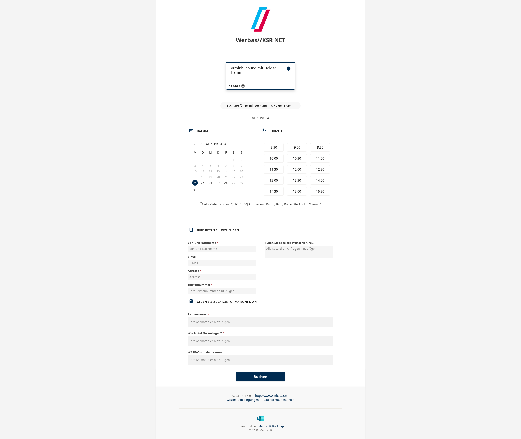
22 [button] (233, 177)
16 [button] (241, 171)
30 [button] (241, 183)
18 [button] (202, 177)
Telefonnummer (199, 285)
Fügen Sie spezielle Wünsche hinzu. (289, 243)
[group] (296, 169)
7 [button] (226, 166)
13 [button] (218, 171)
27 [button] (218, 183)
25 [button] (202, 183)
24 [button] (195, 183)
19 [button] (210, 177)
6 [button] (218, 166)
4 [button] (203, 166)
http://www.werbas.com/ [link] (272, 396)
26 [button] (210, 183)
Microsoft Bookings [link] (271, 426)
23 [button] (241, 177)
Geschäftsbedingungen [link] (243, 400)
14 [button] (226, 171)
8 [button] (233, 166)
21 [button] (226, 177)
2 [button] (241, 160)
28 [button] (226, 183)
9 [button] (241, 166)
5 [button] (210, 166)
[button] (194, 144)
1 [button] (233, 160)
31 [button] (195, 190)
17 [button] (195, 177)
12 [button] (210, 171)
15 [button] (233, 171)
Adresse (193, 271)
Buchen (260, 376)
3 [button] (195, 166)
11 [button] (202, 171)
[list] (260, 79)
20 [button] (218, 177)
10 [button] (195, 171)
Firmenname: (197, 314)
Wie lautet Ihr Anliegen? (205, 333)
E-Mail (192, 257)
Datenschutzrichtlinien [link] (278, 400)
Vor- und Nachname (202, 243)
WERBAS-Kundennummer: (206, 352)
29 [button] (233, 183)
